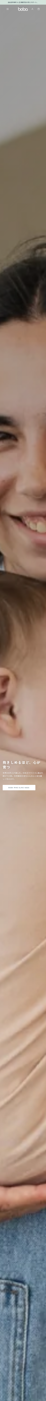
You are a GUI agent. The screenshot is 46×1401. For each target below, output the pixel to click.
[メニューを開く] (7, 9)
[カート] (39, 9)
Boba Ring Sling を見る (19, 788)
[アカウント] (32, 9)
